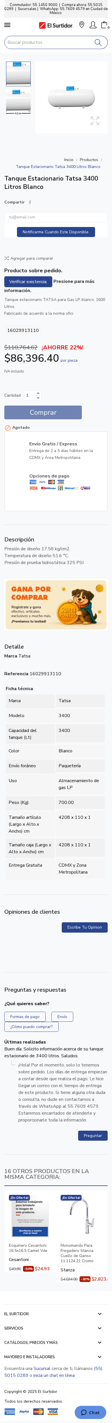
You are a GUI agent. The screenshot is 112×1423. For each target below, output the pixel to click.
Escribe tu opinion (84, 927)
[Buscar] (98, 42)
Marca (10, 656)
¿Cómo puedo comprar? (31, 1026)
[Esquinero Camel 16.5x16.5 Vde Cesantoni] (30, 1216)
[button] (81, 25)
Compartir (30, 202)
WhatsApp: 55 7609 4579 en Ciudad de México (74, 10)
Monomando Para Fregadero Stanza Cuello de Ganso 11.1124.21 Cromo (77, 1253)
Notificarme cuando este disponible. (56, 232)
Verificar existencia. (28, 282)
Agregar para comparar (31, 258)
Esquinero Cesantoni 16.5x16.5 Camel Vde (28, 1248)
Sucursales (27, 8)
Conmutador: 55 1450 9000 (33, 4)
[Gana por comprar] (56, 604)
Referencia (16, 674)
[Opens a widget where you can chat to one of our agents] (90, 1413)
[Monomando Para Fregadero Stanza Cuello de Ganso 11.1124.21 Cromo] (82, 1216)
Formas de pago (25, 1016)
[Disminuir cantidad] (38, 397)
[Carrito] (104, 25)
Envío (62, 1016)
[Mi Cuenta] (93, 25)
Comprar (43, 412)
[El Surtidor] (56, 25)
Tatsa (24, 656)
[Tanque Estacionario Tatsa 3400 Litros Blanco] (71, 97)
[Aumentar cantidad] (38, 393)
